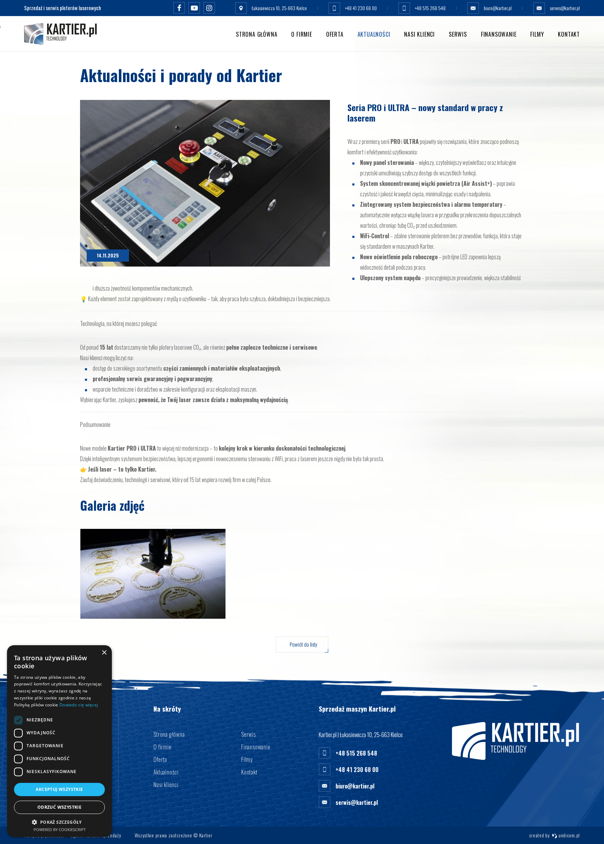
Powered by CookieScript (60, 829)
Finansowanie (499, 34)
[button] (59, 821)
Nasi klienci (419, 34)
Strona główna (256, 34)
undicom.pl (568, 835)
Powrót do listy (303, 644)
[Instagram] (209, 8)
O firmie (301, 34)
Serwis (458, 34)
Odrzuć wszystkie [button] (59, 807)
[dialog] (59, 741)
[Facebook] (179, 8)
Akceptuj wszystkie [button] (59, 789)
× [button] (104, 652)
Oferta (335, 34)
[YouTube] (194, 8)
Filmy (537, 34)
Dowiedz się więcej (78, 705)
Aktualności (374, 34)
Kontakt (569, 34)
